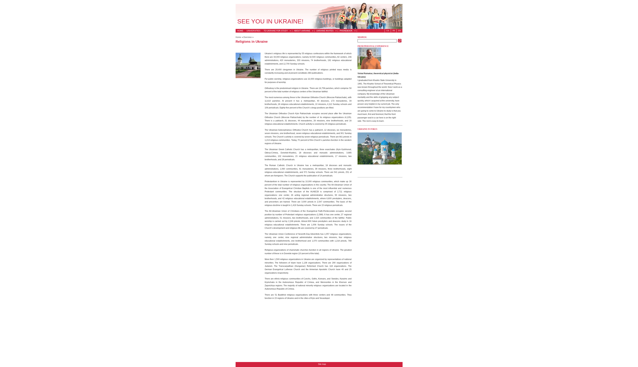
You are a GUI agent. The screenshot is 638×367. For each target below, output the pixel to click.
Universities (253, 31)
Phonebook (345, 31)
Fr (394, 31)
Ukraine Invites (324, 31)
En (399, 31)
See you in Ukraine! (270, 21)
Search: (362, 37)
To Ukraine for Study (275, 31)
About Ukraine (301, 31)
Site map (322, 364)
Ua (387, 31)
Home (240, 31)
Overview (247, 37)
